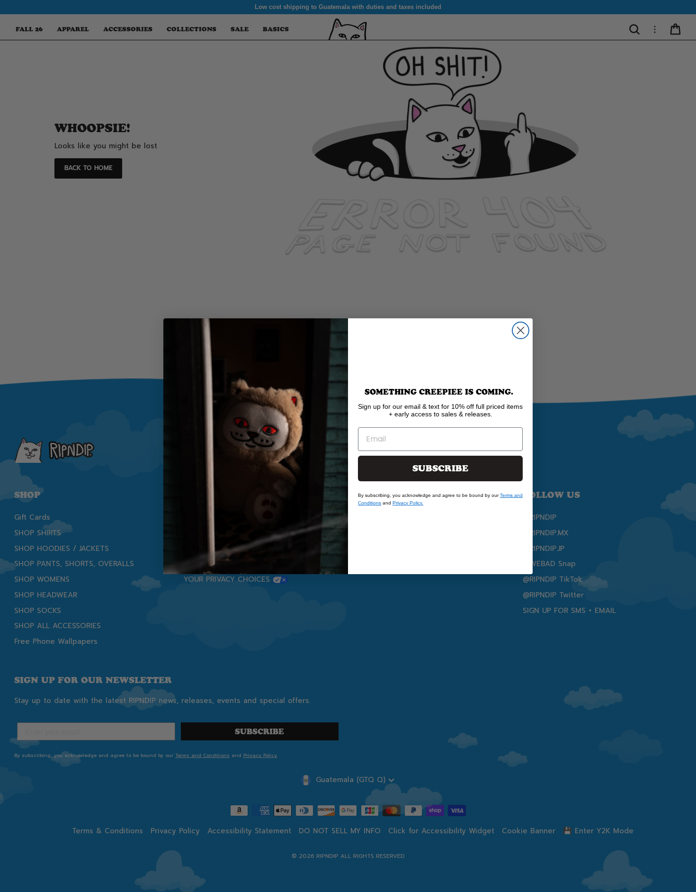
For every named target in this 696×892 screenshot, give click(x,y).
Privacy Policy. (408, 502)
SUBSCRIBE (440, 468)
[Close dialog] (520, 330)
